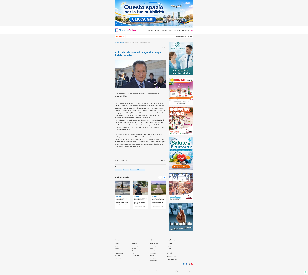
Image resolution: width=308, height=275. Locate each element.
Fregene (117, 248)
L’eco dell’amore (154, 250)
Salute (151, 248)
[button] (160, 177)
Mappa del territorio (172, 259)
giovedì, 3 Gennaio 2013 (133, 48)
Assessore (119, 170)
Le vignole (135, 258)
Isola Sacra (117, 255)
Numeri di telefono (171, 256)
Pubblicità (169, 246)
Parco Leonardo (119, 253)
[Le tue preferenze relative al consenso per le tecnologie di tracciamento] (305, 272)
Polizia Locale (141, 170)
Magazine (164, 30)
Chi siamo (169, 243)
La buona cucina (154, 243)
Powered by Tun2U (189, 270)
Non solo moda (153, 246)
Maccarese (117, 250)
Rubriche (150, 30)
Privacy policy (168, 270)
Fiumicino (126, 170)
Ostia (116, 246)
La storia (152, 255)
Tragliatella (135, 250)
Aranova (134, 248)
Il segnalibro (153, 253)
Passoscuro (118, 258)
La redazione (185, 30)
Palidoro (134, 243)
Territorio (177, 30)
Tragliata (134, 253)
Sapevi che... (153, 258)
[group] (122, 195)
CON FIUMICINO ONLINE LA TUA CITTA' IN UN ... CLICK (174, 36)
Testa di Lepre (135, 255)
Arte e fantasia (153, 260)
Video (170, 30)
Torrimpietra (135, 246)
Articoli (157, 30)
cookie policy (175, 270)
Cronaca (122, 42)
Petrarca (132, 170)
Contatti (169, 248)
